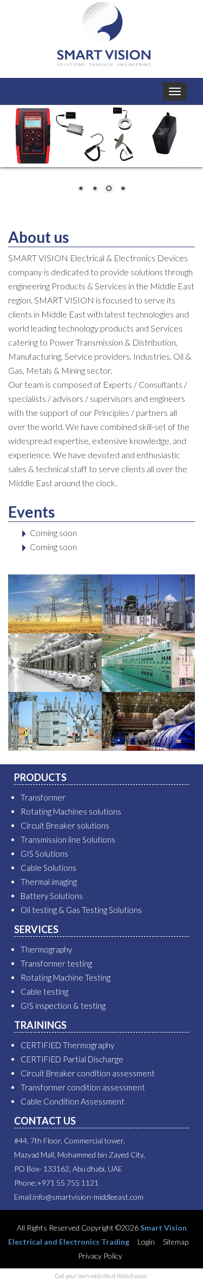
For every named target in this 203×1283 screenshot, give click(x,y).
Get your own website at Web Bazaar (101, 1275)
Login (145, 1241)
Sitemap (174, 1241)
